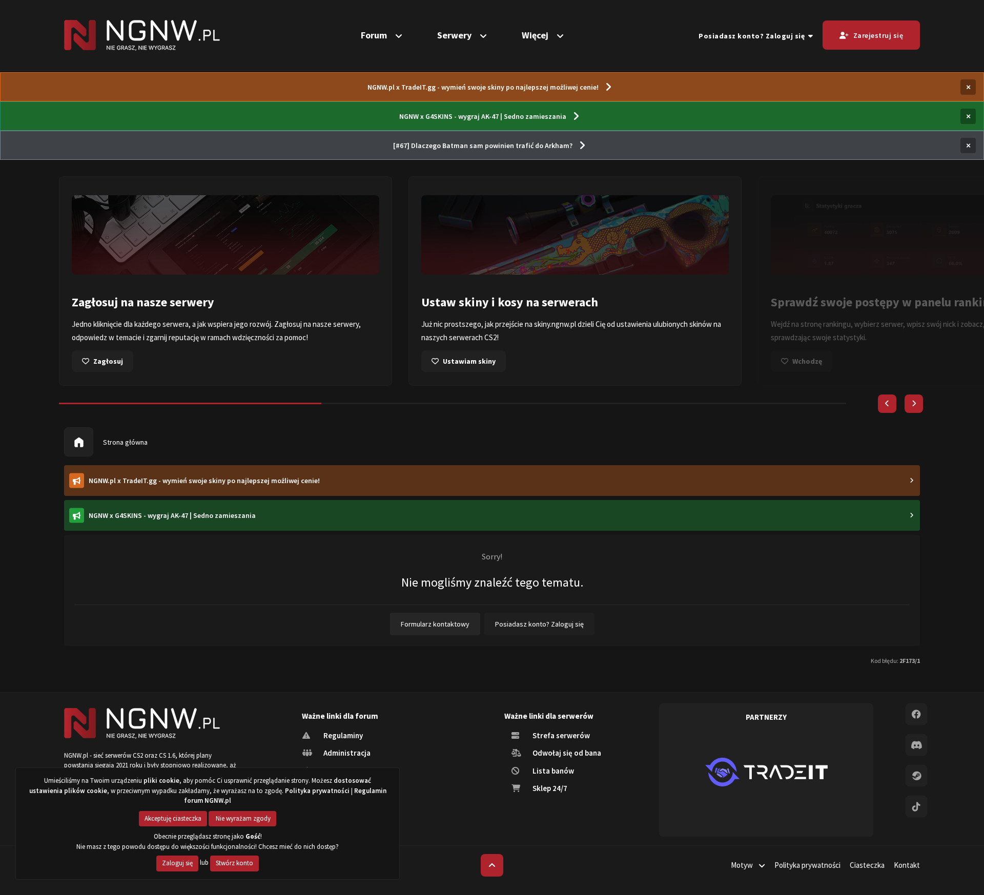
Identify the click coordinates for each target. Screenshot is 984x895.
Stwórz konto (234, 863)
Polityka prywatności (807, 865)
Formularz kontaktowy (435, 624)
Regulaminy (342, 735)
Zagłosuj (108, 361)
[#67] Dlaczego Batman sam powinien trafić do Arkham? (482, 145)
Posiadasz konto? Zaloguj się (753, 35)
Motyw (742, 865)
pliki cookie (161, 780)
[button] (887, 403)
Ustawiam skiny (469, 361)
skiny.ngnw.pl (555, 324)
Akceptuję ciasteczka (173, 818)
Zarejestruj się (878, 35)
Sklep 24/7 (549, 788)
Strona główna (124, 442)
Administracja (346, 753)
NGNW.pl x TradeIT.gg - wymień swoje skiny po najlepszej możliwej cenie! (483, 87)
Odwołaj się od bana (566, 753)
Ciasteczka (867, 865)
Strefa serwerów (560, 735)
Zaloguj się (177, 863)
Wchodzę (807, 361)
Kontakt (907, 865)
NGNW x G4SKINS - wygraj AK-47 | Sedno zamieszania (482, 116)
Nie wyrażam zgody (242, 818)
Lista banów (552, 771)
